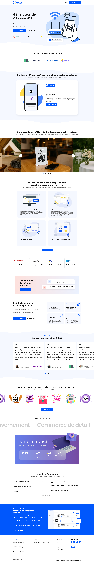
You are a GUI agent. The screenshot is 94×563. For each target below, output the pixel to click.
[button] (43, 173)
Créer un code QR (74, 2)
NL (18, 552)
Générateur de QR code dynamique (41, 542)
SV (19, 551)
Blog (57, 542)
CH (14, 552)
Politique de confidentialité (75, 560)
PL (15, 552)
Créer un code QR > (51, 104)
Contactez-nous (59, 549)
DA (19, 552)
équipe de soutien (51, 497)
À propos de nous (59, 547)
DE (21, 551)
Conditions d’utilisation (65, 560)
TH (24, 551)
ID (22, 551)
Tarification (58, 544)
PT (18, 551)
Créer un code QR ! (19, 530)
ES (16, 551)
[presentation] (20, 155)
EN (13, 551)
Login (66, 2)
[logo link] (17, 2)
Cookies (57, 560)
